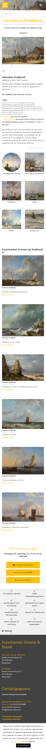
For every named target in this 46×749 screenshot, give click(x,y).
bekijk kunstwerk (7, 294)
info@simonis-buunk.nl (11, 710)
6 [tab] (30, 66)
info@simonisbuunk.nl (24, 565)
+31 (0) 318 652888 (23, 572)
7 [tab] (34, 66)
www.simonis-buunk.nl (11, 707)
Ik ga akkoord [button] (23, 745)
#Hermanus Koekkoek (12, 104)
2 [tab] (15, 66)
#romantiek (28, 108)
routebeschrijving (23, 580)
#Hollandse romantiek (12, 108)
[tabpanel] (23, 50)
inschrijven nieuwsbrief (12, 716)
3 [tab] (19, 66)
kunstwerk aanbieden (12, 719)
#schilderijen (28, 104)
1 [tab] (11, 66)
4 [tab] (23, 66)
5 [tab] (27, 66)
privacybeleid (16, 741)
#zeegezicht (17, 113)
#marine (6, 113)
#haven (38, 108)
